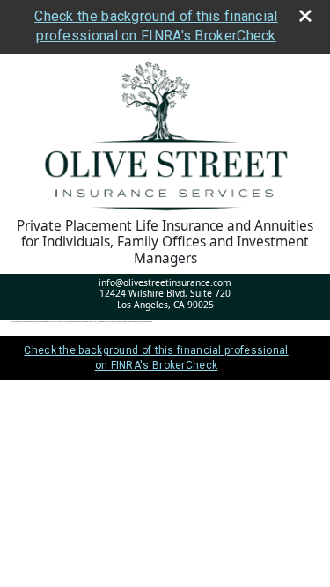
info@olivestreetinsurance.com (165, 282)
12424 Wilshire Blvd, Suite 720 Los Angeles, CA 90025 (165, 298)
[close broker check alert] (305, 16)
